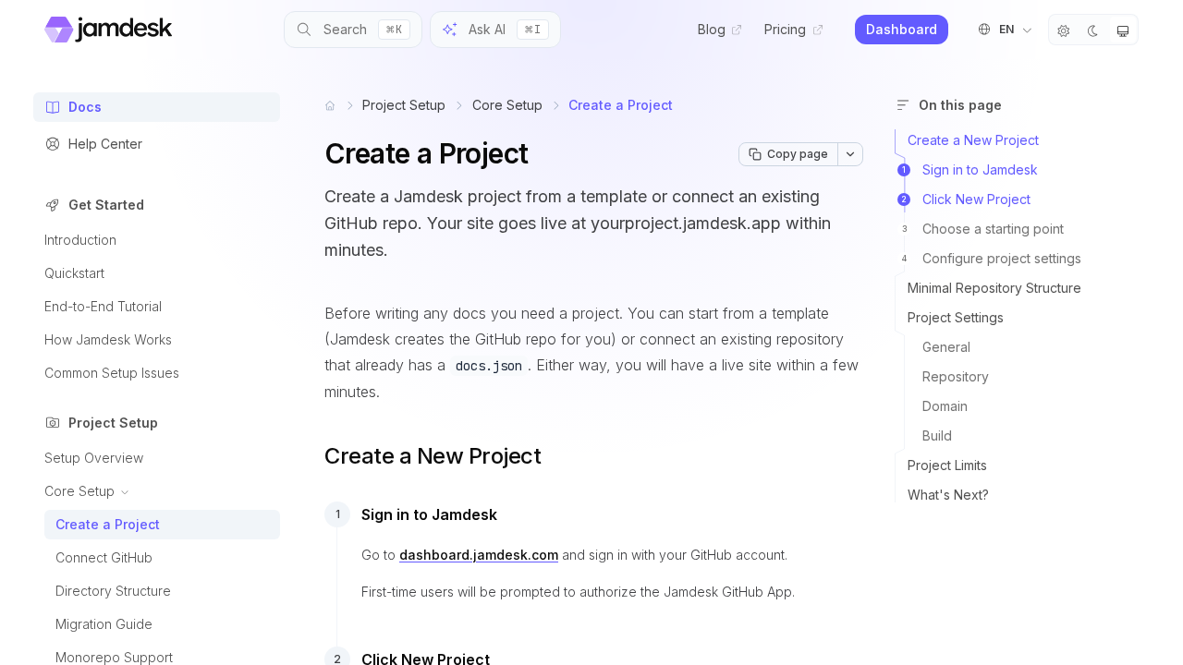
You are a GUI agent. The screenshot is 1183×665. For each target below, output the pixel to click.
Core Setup (507, 105)
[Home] (330, 105)
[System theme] (1123, 29)
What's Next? (948, 494)
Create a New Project (973, 140)
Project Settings (956, 317)
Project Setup (403, 105)
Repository (955, 376)
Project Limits (947, 465)
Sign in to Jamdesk (970, 169)
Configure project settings (992, 258)
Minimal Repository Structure (994, 288)
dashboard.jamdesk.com (478, 554)
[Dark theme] (1093, 29)
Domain (945, 406)
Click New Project (966, 199)
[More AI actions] (849, 154)
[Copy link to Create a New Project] (308, 456)
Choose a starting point (983, 228)
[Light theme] (1064, 29)
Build (937, 435)
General (946, 347)
